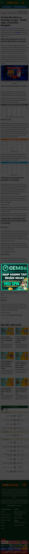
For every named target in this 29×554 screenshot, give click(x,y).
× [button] (25, 266)
